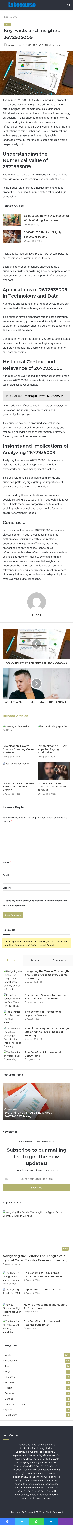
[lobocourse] (22, 4)
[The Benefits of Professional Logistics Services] (13, 1017)
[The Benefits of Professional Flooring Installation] (12, 1327)
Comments (59, 960)
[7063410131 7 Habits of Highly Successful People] (12, 236)
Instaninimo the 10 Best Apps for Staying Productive (53, 749)
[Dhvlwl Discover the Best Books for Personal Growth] (19, 771)
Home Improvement (15, 1404)
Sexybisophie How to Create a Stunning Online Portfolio (18, 749)
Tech (7, 1366)
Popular (11, 960)
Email (7, 875)
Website (7, 887)
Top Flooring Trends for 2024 (42, 1289)
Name (7, 862)
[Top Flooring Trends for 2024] (12, 1294)
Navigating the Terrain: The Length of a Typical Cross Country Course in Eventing (47, 975)
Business (9, 1382)
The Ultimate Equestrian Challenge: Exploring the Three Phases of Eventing (47, 1032)
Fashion (9, 1409)
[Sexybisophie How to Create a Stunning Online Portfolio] (19, 734)
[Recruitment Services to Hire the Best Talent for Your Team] (13, 1000)
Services (9, 1393)
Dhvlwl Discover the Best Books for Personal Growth (18, 786)
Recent (34, 960)
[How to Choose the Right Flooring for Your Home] (12, 1310)
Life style (10, 1377)
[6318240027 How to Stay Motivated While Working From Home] (12, 220)
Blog (7, 1371)
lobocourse (11, 1360)
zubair (11, 45)
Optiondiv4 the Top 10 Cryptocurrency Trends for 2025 (52, 786)
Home (9, 17)
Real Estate (11, 1415)
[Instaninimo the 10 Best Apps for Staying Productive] (54, 734)
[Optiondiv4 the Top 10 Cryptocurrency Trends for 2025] (54, 771)
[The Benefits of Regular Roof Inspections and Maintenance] (12, 1278)
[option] (36, 1101)
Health (8, 1387)
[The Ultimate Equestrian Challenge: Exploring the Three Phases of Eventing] (13, 1037)
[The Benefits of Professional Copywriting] (13, 1056)
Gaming (9, 1398)
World (17, 17)
